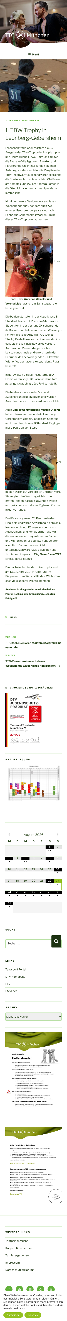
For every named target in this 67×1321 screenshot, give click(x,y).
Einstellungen (31, 1301)
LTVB (8, 984)
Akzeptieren (13, 1315)
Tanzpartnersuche (16, 1241)
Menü (35, 54)
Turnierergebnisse (17, 1255)
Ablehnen (33, 1315)
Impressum (12, 1262)
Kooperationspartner (18, 1248)
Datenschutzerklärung (19, 1270)
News (14, 617)
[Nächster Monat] (58, 834)
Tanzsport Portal (15, 969)
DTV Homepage (15, 976)
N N (37, 120)
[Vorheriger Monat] (9, 834)
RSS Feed (11, 991)
